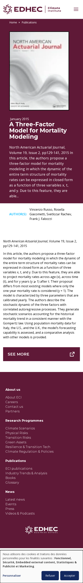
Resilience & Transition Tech (27, 447)
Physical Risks (16, 433)
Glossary (12, 482)
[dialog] (41, 566)
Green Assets (15, 442)
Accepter (69, 575)
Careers (11, 402)
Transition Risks (18, 437)
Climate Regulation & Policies (29, 451)
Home (13, 22)
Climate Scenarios (20, 428)
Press (9, 509)
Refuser (50, 575)
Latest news (15, 499)
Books (10, 478)
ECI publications (18, 468)
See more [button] (18, 354)
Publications (29, 22)
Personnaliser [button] (12, 575)
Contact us (14, 407)
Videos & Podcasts (20, 513)
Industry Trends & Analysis (26, 473)
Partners (12, 411)
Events (10, 504)
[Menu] (76, 9)
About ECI (13, 397)
